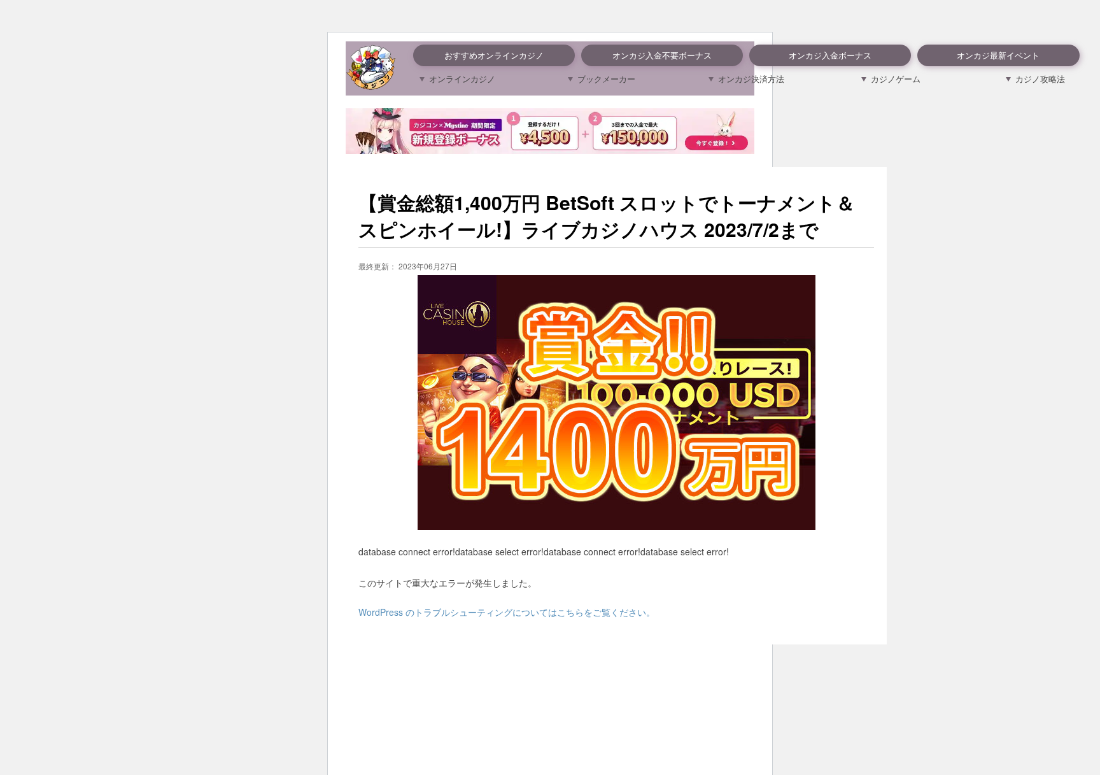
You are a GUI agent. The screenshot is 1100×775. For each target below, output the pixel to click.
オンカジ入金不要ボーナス (662, 55)
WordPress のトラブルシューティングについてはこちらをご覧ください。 (506, 612)
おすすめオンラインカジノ (494, 55)
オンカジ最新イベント (998, 55)
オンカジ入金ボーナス (830, 55)
